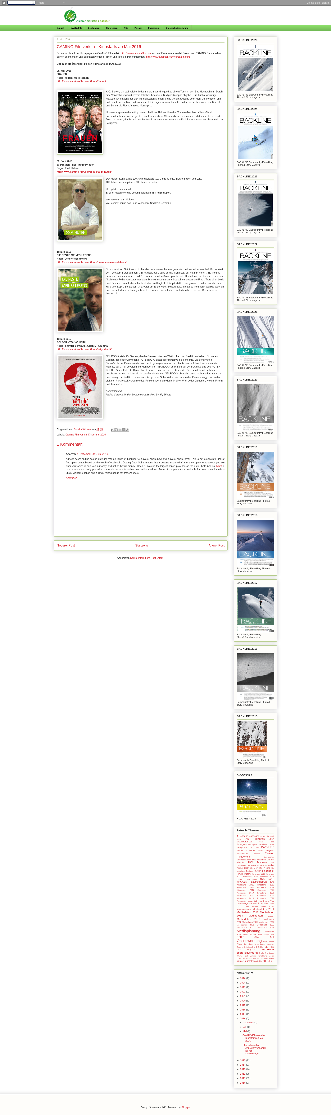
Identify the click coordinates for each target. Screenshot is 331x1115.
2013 (243, 1069)
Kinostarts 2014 (245, 887)
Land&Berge (242, 903)
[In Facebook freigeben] (123, 430)
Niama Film (269, 935)
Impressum (154, 28)
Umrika (253, 956)
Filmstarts (247, 874)
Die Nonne (264, 868)
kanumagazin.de (258, 882)
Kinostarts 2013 (265, 885)
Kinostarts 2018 (265, 890)
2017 (243, 1014)
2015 (243, 1060)
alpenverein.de (244, 841)
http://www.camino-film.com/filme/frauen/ (81, 81)
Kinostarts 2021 (245, 895)
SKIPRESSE (267, 949)
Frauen (240, 879)
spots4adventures (247, 952)
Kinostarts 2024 (245, 898)
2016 (243, 1018)
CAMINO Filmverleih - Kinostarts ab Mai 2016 (254, 1038)
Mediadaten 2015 (249, 919)
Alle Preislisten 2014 (260, 839)
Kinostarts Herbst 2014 (247, 901)
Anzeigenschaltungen (247, 844)
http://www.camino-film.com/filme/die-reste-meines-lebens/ (92, 262)
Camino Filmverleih (76, 434)
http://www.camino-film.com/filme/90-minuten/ (84, 171)
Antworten (71, 477)
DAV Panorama (258, 862)
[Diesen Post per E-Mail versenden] (113, 430)
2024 (243, 982)
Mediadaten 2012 (248, 912)
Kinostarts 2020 (265, 893)
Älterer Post (216, 545)
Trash (245, 956)
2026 (243, 978)
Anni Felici (266, 842)
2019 (243, 1005)
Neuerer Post (66, 545)
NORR (240, 937)
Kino (272, 882)
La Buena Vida (267, 901)
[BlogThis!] (116, 430)
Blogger (185, 1107)
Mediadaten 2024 (265, 927)
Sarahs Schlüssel (245, 947)
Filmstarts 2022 (258, 874)
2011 (243, 1078)
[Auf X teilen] (120, 430)
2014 (243, 1065)
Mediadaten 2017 (250, 922)
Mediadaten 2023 (245, 927)
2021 (243, 996)
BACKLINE (76, 28)
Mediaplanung (248, 931)
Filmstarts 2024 (250, 877)
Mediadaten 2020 (266, 922)
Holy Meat (251, 879)
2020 (243, 1000)
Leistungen (94, 28)
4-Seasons (242, 836)
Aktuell (60, 28)
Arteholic (263, 844)
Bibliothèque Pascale (248, 854)
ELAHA (258, 871)
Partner (138, 28)
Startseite (141, 545)
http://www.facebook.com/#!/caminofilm (168, 56)
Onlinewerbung (249, 941)
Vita (126, 28)
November (248, 1022)
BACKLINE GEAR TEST (250, 850)
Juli (245, 1027)
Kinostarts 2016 (97, 434)
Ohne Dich (264, 937)
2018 (243, 1009)
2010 (243, 1083)
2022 (243, 991)
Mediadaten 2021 (245, 925)
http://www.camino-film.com (136, 53)
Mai (245, 1031)
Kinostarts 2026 (265, 898)
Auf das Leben (252, 847)
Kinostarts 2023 (265, 895)
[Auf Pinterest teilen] (127, 430)
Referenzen (112, 28)
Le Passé (254, 903)
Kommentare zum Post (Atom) (147, 557)
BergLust (270, 850)
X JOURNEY (265, 961)
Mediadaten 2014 (261, 915)
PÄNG (266, 941)
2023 (243, 987)
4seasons (254, 836)
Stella (261, 953)
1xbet (219, 466)
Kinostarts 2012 (245, 885)
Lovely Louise (251, 906)
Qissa (271, 941)
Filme (239, 874)
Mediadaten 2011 (263, 909)
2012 (243, 1074)
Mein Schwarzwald (252, 934)
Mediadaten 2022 (265, 925)
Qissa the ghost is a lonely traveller (255, 944)
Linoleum (264, 904)
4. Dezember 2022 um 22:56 (92, 454)
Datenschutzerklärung (177, 28)
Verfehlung (262, 956)
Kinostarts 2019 (245, 893)
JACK (262, 879)
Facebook (268, 870)
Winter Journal (244, 961)
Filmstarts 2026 (267, 877)
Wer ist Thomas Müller (263, 958)
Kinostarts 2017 (245, 890)
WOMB (255, 961)
